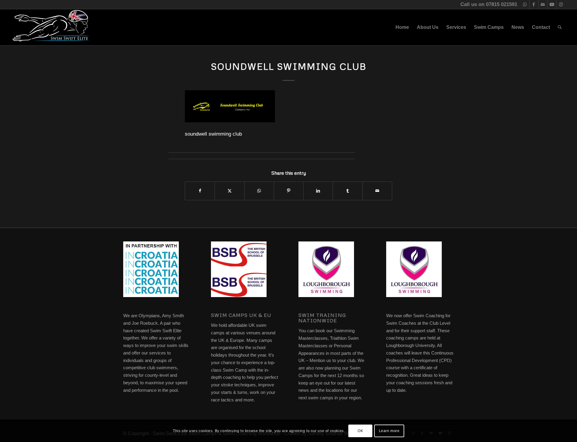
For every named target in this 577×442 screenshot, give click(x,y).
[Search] (560, 27)
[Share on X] (229, 191)
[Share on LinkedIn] (318, 191)
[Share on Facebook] (200, 191)
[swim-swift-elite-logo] (51, 27)
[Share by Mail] (377, 191)
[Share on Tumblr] (347, 191)
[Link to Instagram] (561, 4)
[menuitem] (402, 27)
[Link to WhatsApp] (525, 4)
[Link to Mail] (543, 4)
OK (360, 430)
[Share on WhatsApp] (259, 191)
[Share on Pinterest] (288, 191)
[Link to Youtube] (552, 4)
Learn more (389, 430)
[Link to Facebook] (534, 4)
